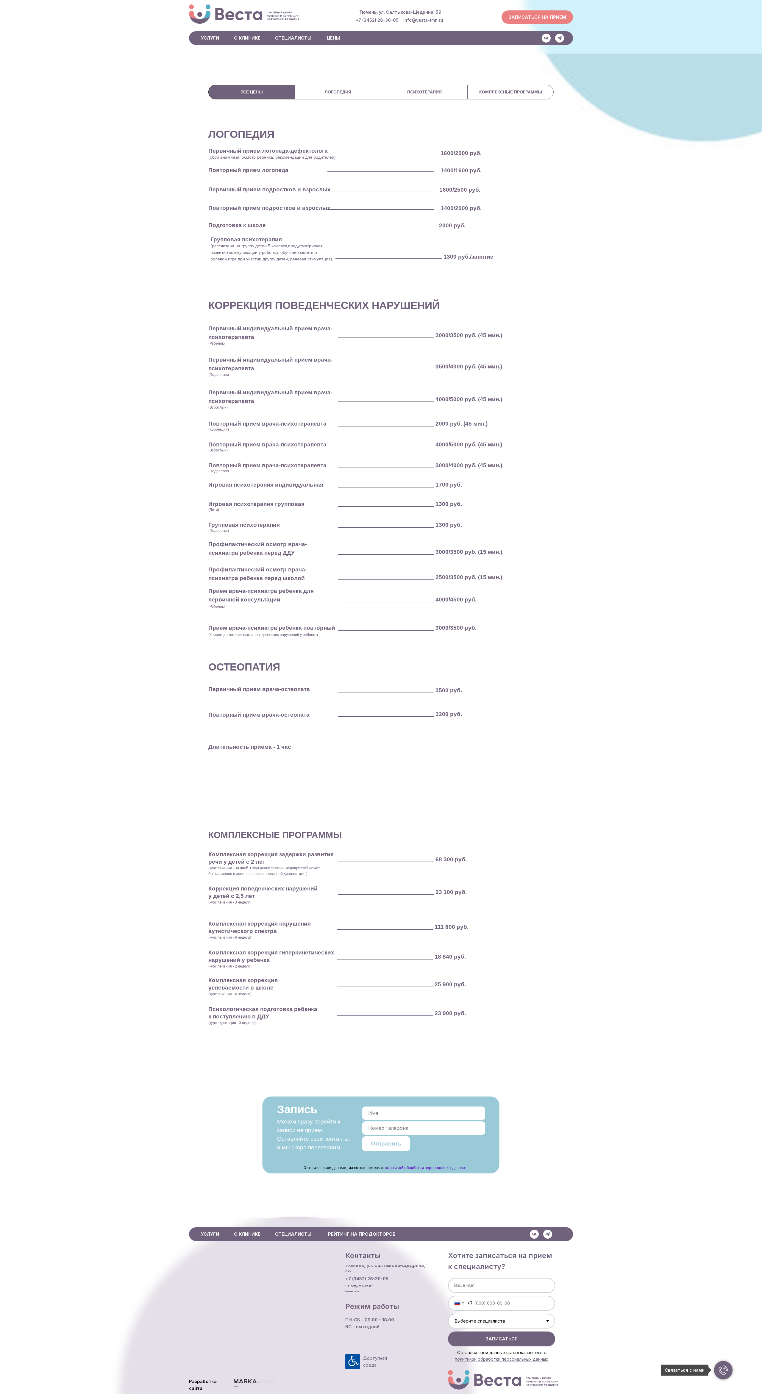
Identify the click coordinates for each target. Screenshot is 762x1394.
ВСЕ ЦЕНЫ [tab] (252, 92)
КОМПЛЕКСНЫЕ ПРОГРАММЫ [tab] (510, 92)
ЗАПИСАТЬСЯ (502, 1339)
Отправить (386, 1143)
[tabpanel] (381, 200)
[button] (537, 17)
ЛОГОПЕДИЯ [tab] (338, 92)
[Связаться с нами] (723, 1370)
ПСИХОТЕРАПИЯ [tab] (424, 92)
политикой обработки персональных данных (425, 1167)
